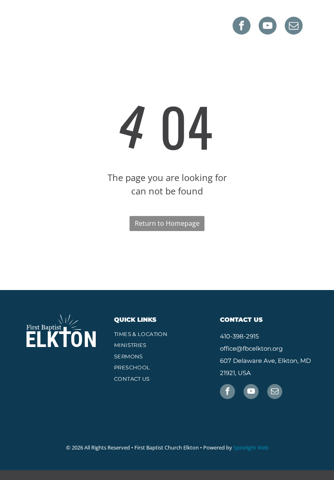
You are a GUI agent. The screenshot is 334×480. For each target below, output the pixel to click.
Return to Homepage (167, 223)
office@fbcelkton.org (251, 348)
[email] (294, 27)
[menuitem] (167, 334)
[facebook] (241, 27)
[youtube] (268, 27)
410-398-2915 (239, 336)
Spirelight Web (250, 447)
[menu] (316, 22)
